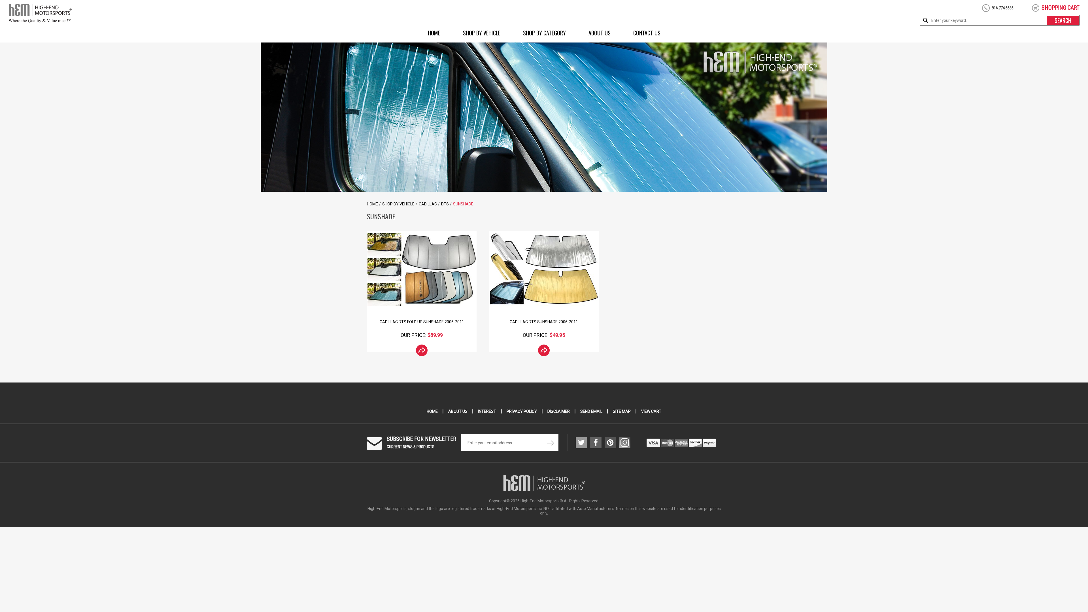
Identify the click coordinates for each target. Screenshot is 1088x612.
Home (434, 33)
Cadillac (428, 204)
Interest (487, 411)
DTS (445, 204)
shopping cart (1061, 7)
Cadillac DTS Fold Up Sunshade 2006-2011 (422, 322)
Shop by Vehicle (481, 33)
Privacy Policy (522, 411)
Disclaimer (558, 411)
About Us (599, 33)
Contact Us (646, 33)
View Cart (651, 411)
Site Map (622, 411)
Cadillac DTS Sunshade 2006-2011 (544, 322)
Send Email (591, 411)
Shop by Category (544, 33)
